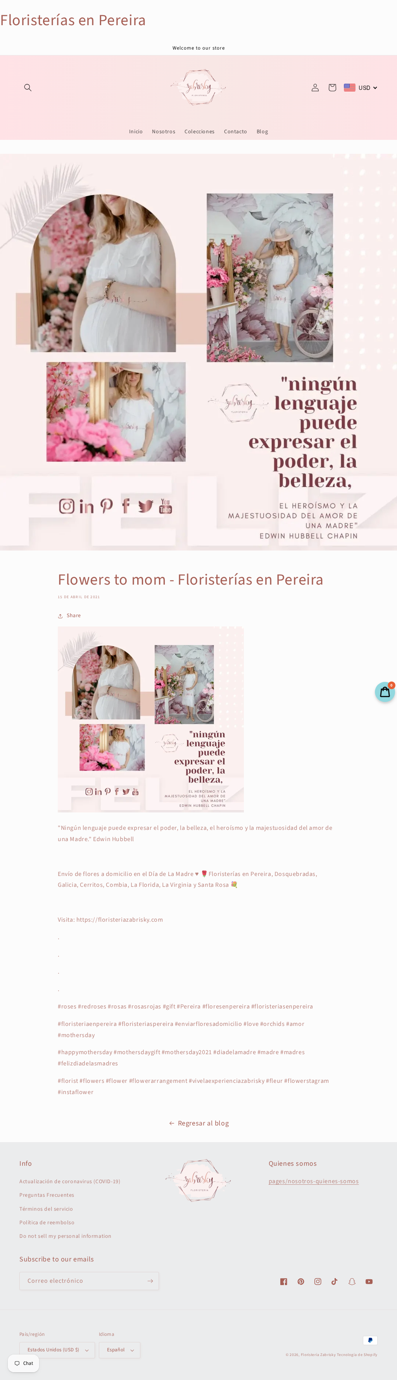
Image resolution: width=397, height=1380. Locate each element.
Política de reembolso (47, 1223)
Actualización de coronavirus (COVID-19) (69, 1182)
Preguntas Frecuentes (46, 1195)
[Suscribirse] (150, 1281)
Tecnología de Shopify (357, 1355)
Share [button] (74, 615)
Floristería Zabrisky (318, 1355)
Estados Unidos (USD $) (53, 1349)
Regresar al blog (203, 1123)
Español (116, 1349)
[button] (27, 87)
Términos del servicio (46, 1209)
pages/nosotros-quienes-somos (314, 1181)
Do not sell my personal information (65, 1236)
